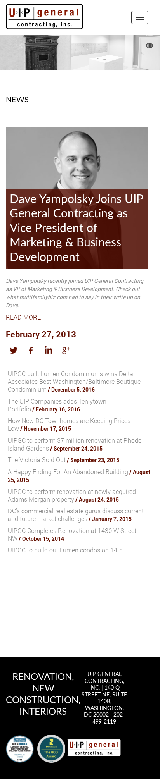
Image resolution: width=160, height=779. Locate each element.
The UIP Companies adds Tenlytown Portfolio (57, 405)
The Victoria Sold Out (63, 460)
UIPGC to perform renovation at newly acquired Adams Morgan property (72, 495)
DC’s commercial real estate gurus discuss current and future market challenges (76, 515)
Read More (23, 317)
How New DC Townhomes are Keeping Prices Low (69, 424)
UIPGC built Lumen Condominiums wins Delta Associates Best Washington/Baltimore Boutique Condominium (74, 381)
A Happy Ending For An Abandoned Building (79, 475)
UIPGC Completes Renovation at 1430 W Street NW (72, 534)
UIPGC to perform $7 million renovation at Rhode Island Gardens (74, 444)
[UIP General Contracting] (94, 747)
